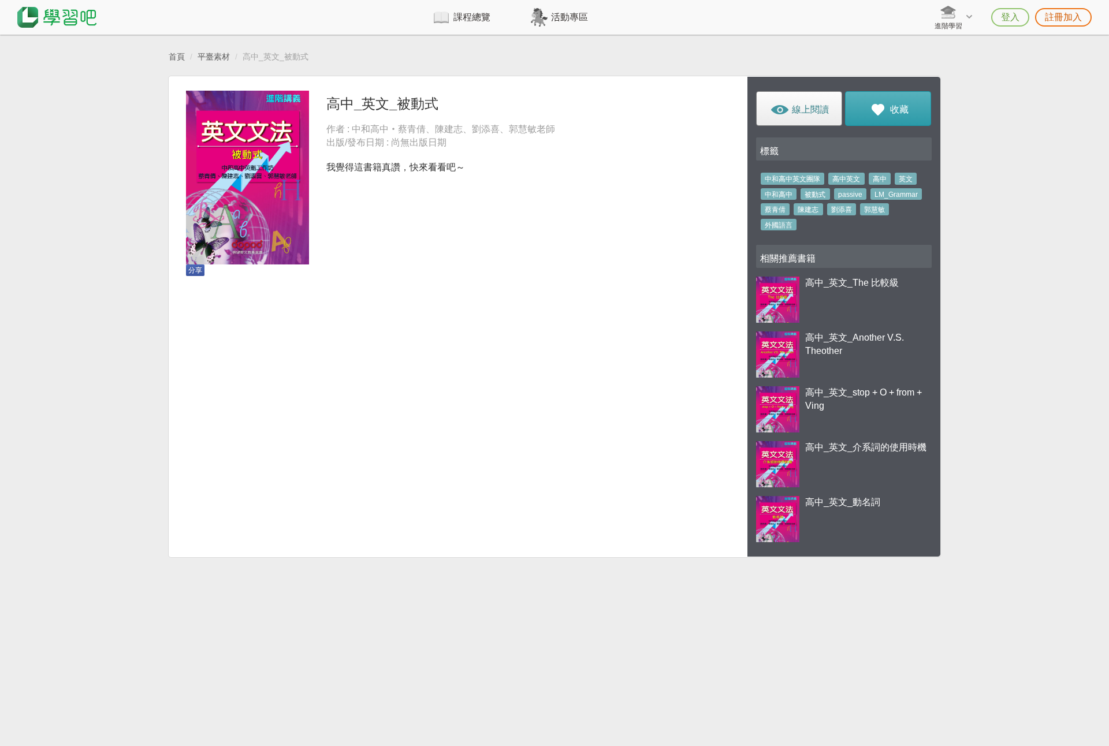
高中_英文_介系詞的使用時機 (865, 447)
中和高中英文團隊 (792, 179)
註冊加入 (1063, 17)
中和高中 (778, 195)
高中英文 (846, 179)
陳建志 (808, 210)
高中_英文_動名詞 (842, 502)
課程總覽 (471, 17)
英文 (906, 179)
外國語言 (778, 225)
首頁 (177, 56)
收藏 (898, 109)
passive (850, 195)
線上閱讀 (809, 109)
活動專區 (569, 17)
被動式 (815, 195)
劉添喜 (841, 210)
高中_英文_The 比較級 (852, 283)
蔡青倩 (775, 210)
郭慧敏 (874, 210)
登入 (1010, 17)
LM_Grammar (896, 195)
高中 (880, 179)
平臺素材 (214, 56)
